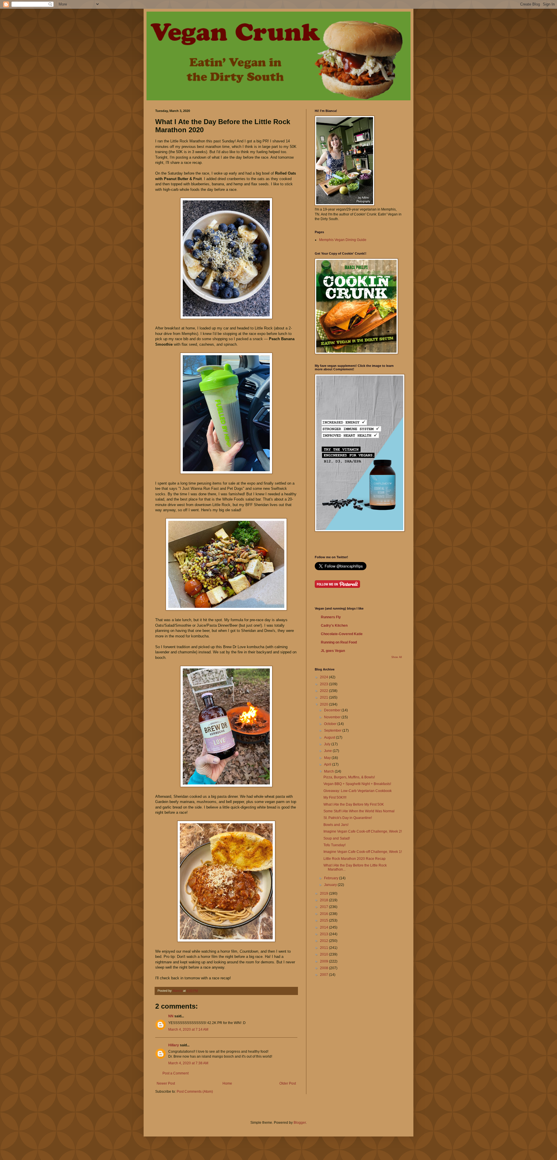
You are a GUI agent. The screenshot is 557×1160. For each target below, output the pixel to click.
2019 (324, 893)
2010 (324, 954)
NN (170, 1016)
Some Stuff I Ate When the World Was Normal (359, 811)
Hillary (173, 1045)
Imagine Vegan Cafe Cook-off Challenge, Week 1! (362, 852)
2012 (324, 941)
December (332, 710)
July (327, 744)
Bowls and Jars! (335, 825)
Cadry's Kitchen (334, 626)
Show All (396, 657)
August (330, 737)
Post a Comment (175, 1073)
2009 (324, 961)
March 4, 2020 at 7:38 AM (188, 1063)
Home (227, 1083)
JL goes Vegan (333, 651)
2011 (324, 948)
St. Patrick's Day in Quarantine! (347, 818)
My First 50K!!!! (334, 797)
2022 (324, 691)
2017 (324, 907)
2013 (324, 934)
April (328, 764)
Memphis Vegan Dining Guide (342, 240)
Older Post (287, 1083)
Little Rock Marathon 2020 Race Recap (354, 859)
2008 (324, 968)
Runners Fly (331, 617)
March (329, 771)
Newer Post (166, 1083)
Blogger (300, 1123)
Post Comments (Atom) (195, 1092)
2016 (324, 914)
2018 (324, 900)
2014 (324, 927)
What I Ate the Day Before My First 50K (353, 804)
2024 (324, 677)
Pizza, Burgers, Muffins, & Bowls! (349, 777)
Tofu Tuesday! (334, 845)
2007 (324, 975)
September (333, 730)
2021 (324, 697)
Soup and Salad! (336, 838)
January (331, 885)
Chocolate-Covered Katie (342, 634)
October (330, 724)
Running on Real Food (339, 642)
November (332, 717)
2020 (324, 704)
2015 (324, 920)
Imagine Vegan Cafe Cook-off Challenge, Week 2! (362, 831)
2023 (324, 684)
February (331, 878)
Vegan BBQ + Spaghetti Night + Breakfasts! (357, 784)
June (328, 751)
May (328, 758)
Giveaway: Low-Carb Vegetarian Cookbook (357, 791)
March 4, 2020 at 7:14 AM (188, 1029)
